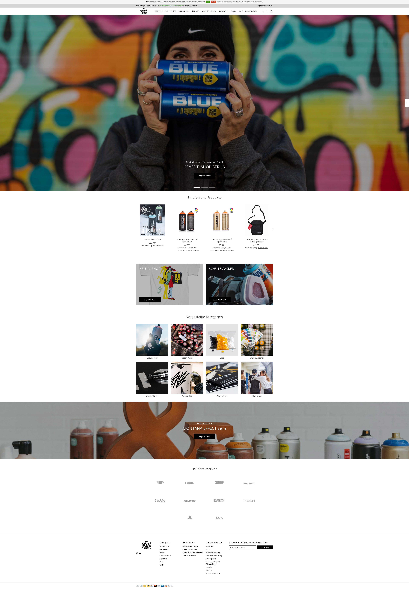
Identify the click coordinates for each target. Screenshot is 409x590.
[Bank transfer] (137, 586)
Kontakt (209, 567)
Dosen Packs (187, 358)
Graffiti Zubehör (257, 358)
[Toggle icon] (262, 11)
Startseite (159, 11)
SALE (241, 11)
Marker (162, 552)
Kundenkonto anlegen (190, 546)
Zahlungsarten (211, 559)
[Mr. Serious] (248, 500)
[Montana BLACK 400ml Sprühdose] (187, 220)
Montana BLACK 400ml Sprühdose (187, 240)
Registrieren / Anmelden (265, 6)
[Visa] (158, 586)
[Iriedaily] (160, 500)
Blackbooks (222, 396)
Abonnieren (265, 547)
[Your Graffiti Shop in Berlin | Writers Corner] (143, 11)
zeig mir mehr (204, 175)
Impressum (210, 546)
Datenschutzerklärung (214, 556)
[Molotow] (189, 500)
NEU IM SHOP (170, 11)
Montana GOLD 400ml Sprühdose (222, 240)
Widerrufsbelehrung (213, 552)
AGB (207, 549)
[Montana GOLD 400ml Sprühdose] (222, 220)
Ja (208, 2)
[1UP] (160, 482)
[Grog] (219, 482)
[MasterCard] (155, 586)
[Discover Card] (165, 586)
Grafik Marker (152, 396)
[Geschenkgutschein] (152, 220)
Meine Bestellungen (190, 549)
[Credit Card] (151, 586)
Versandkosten (158, 245)
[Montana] (219, 500)
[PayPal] (144, 586)
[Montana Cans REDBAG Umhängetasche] (257, 220)
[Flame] (189, 482)
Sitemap (209, 570)
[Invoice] (141, 586)
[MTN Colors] (189, 518)
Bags (161, 562)
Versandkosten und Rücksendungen (213, 563)
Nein (213, 2)
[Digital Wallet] (170, 586)
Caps (222, 358)
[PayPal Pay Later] (148, 586)
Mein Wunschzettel (189, 556)
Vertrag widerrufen (213, 573)
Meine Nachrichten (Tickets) (193, 552)
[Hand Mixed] (248, 482)
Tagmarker (187, 396)
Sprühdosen (152, 358)
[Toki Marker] (219, 518)
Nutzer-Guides (251, 11)
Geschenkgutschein (152, 239)
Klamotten (256, 396)
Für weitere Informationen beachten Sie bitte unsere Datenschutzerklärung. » (240, 2)
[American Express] (162, 586)
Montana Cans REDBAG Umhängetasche (256, 240)
